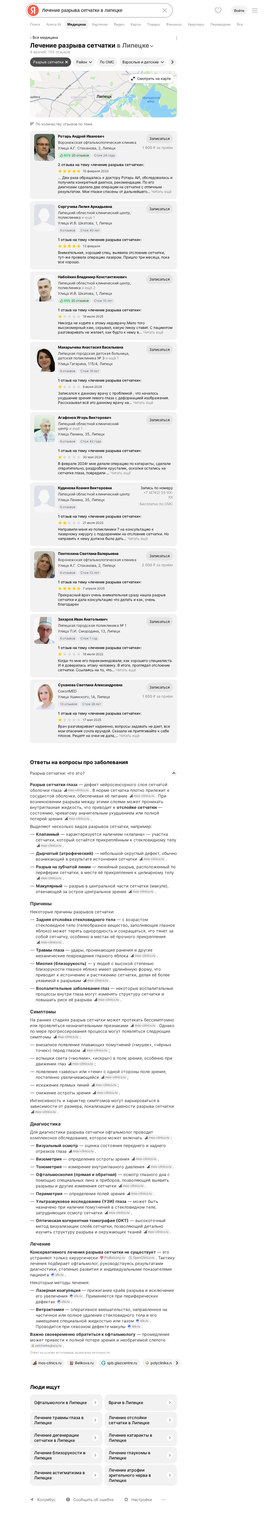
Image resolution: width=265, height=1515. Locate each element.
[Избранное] (218, 10)
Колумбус (46, 1499)
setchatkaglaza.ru (48, 1345)
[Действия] (176, 38)
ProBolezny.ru (114, 1258)
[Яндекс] (33, 10)
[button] (62, 124)
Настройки (141, 1499)
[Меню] (254, 10)
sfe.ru (59, 1275)
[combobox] (98, 10)
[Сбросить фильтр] (66, 62)
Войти (239, 11)
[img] (69, 171)
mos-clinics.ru (78, 790)
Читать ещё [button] (161, 191)
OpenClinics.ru (143, 1258)
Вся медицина (45, 37)
